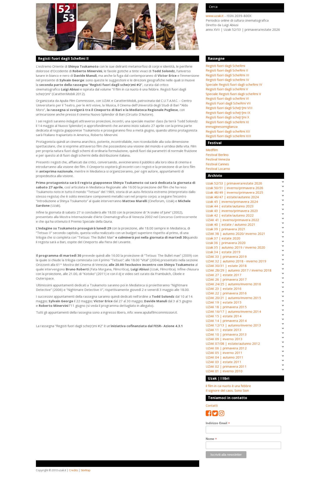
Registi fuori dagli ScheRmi (225, 65)
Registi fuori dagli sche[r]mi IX (228, 112)
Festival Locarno (218, 168)
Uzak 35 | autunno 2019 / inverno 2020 (235, 247)
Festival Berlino (217, 154)
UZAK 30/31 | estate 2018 (226, 265)
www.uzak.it (215, 16)
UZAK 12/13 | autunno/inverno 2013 (233, 325)
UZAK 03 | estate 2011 (223, 362)
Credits (73, 470)
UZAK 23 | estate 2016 (223, 288)
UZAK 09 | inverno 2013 (224, 339)
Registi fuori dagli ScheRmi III (227, 75)
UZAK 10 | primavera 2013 (226, 334)
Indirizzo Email (218, 423)
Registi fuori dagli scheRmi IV (227, 79)
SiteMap (86, 470)
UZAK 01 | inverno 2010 (224, 371)
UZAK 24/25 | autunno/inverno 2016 (233, 284)
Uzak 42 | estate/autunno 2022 (230, 215)
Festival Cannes (217, 164)
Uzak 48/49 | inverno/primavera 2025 (234, 192)
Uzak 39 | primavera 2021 (226, 229)
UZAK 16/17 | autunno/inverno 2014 (233, 311)
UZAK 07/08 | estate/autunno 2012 (233, 343)
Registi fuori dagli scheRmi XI (227, 122)
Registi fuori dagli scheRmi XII (228, 131)
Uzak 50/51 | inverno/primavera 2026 (234, 188)
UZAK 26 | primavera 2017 (226, 279)
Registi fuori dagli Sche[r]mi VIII (229, 108)
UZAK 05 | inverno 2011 (224, 352)
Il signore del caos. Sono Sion (227, 390)
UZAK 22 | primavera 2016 (226, 293)
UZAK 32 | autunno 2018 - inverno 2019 (236, 261)
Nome (211, 439)
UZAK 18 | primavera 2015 (226, 307)
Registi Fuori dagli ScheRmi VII (228, 103)
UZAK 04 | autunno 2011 (224, 357)
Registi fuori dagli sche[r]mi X (227, 117)
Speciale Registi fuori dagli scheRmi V (233, 94)
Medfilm (212, 150)
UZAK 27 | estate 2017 (223, 275)
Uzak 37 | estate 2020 (223, 238)
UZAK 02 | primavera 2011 (226, 366)
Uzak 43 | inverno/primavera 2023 (232, 210)
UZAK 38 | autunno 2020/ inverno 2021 (235, 233)
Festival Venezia (218, 159)
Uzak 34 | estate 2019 (223, 252)
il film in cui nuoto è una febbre (228, 386)
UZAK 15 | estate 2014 (223, 316)
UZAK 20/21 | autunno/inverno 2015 (233, 297)
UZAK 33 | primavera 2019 (226, 256)
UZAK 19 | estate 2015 (223, 302)
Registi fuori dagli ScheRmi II (227, 70)
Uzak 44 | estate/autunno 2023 (230, 206)
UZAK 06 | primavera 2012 (226, 348)
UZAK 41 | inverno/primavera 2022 (232, 220)
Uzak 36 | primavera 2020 (226, 243)
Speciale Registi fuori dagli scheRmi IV (234, 84)
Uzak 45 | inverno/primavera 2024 (232, 201)
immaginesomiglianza (221, 126)
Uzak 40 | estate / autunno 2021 (230, 224)
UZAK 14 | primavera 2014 (226, 320)
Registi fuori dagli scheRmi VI (227, 98)
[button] (245, 150)
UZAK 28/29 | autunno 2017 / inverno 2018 (238, 270)
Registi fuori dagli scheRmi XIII (228, 136)
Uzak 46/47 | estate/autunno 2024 (232, 197)
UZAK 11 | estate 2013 (223, 330)
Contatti (212, 405)
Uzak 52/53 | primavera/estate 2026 (234, 183)
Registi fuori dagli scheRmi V (227, 89)
